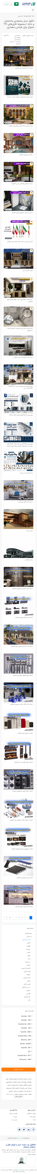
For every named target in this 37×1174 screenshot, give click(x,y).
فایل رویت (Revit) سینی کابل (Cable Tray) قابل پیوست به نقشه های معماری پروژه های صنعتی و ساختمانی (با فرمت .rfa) (20, 445)
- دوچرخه (28, 949)
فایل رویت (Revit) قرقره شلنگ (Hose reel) (21, 415)
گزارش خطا (33, 1117)
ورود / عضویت (8, 4)
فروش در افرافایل (31, 1113)
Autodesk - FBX (26, 1020)
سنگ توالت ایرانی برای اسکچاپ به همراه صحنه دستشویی (20, 329)
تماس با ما (14, 1120)
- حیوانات (28, 974)
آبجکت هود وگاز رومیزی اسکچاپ (24, 617)
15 (9, 918)
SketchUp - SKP (26, 1040)
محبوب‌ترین (17, 35)
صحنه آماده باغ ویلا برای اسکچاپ (24, 68)
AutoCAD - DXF (26, 1047)
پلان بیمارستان (29, 560)
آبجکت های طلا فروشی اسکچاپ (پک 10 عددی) (20, 97)
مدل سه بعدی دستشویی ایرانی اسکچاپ (22, 213)
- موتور (29, 955)
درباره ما (15, 1117)
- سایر (29, 1000)
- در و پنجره (28, 962)
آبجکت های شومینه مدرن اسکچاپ (23, 762)
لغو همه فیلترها (18, 1069)
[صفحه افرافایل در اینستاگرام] (33, 1129)
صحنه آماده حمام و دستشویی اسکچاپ (22, 589)
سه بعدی (20, 16)
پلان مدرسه (29, 531)
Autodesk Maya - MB (24, 1036)
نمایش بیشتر (18, 1096)
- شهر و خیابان (27, 984)
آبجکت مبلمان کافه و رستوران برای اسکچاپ (21, 820)
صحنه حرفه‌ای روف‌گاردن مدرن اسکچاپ (22, 184)
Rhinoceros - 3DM (25, 1059)
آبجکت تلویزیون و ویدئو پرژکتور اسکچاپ (22, 849)
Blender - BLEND (25, 1044)
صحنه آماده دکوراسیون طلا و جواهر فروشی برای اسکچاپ (20, 300)
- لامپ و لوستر (27, 978)
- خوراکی (28, 990)
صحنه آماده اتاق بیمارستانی (25, 502)
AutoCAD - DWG (26, 1032)
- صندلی (29, 965)
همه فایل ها (27, 16)
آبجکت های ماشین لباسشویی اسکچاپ (22, 791)
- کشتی (29, 952)
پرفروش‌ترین (17, 37)
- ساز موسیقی (27, 997)
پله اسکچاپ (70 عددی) (26, 473)
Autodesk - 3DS (26, 1028)
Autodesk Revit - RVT (24, 1055)
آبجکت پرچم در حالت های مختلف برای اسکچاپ (20, 242)
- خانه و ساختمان (26, 940)
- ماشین (29, 943)
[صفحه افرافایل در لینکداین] (28, 1129)
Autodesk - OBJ (26, 1016)
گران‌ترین (18, 44)
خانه (33, 16)
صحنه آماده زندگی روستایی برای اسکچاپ (22, 646)
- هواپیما (29, 946)
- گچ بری (28, 993)
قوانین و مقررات (13, 1113)
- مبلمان (29, 981)
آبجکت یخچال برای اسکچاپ (25, 733)
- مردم (29, 959)
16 (6, 918)
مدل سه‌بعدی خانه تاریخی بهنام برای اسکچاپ (21, 126)
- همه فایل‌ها (28, 933)
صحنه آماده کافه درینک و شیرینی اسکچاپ (21, 704)
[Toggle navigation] (33, 10)
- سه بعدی (29, 936)
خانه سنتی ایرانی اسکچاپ (26, 155)
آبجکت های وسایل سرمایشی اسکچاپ (23, 675)
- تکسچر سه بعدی (26, 968)
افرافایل (20, 1170)
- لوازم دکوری (27, 971)
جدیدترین (17, 42)
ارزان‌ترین (11, 42)
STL (29, 1051)
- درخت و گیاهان (26, 987)
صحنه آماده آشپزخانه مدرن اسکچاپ (23, 357)
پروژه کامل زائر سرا (28, 270)
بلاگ (34, 1120)
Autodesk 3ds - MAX (24, 1024)
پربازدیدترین (17, 40)
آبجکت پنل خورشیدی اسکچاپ (24, 878)
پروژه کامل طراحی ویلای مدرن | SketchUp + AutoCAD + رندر (20, 387)
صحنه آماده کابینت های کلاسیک (24, 907)
